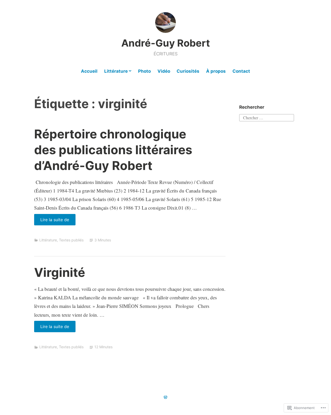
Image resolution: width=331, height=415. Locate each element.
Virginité (59, 272)
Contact (241, 71)
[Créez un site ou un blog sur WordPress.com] (165, 397)
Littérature (116, 71)
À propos (216, 71)
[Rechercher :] (266, 117)
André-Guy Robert (165, 43)
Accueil (89, 71)
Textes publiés (71, 240)
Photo (144, 71)
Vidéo (163, 71)
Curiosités (188, 71)
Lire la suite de (51, 221)
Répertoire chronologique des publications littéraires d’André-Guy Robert (113, 150)
